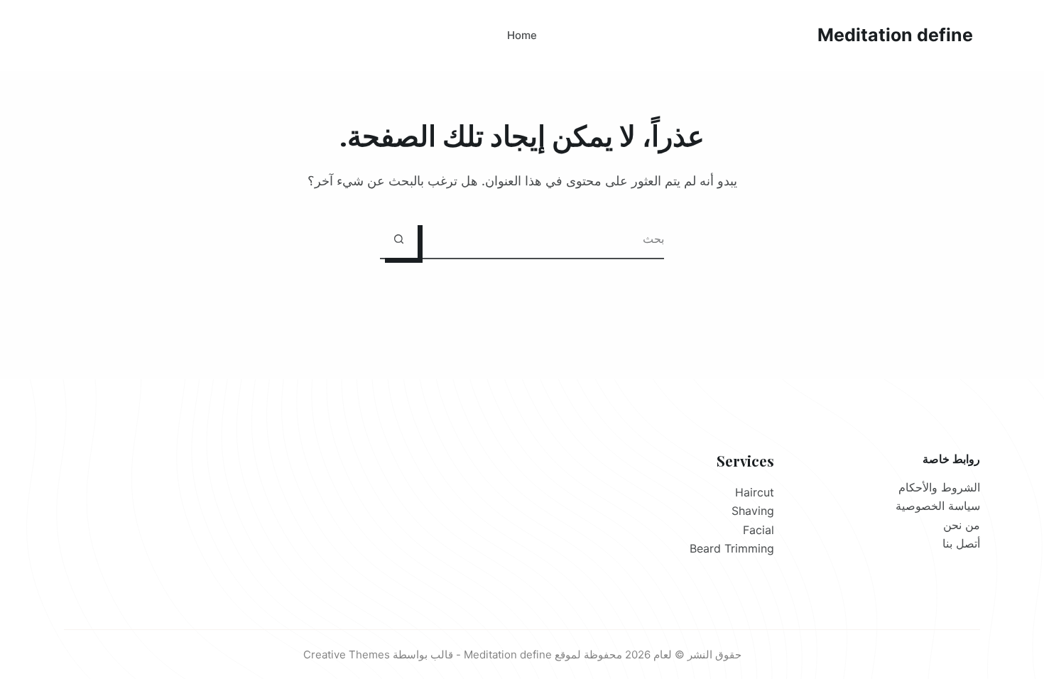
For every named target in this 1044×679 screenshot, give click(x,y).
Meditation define (895, 34)
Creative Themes (346, 654)
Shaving (753, 511)
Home (522, 35)
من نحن (961, 525)
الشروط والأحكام (939, 487)
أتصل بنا (961, 543)
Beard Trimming (732, 548)
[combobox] (541, 239)
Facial (758, 530)
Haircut (754, 492)
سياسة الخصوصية (938, 506)
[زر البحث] (399, 239)
